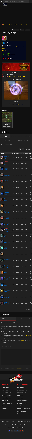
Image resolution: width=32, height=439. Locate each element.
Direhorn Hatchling (6, 187)
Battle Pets (12, 25)
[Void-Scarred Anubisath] (1, 303)
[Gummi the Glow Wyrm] (1, 224)
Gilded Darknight (6, 211)
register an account (21, 368)
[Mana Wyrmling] (1, 247)
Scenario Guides (21, 406)
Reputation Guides (22, 400)
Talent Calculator (7, 403)
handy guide (27, 335)
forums (22, 341)
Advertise (27, 421)
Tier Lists (4, 406)
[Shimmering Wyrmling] (1, 284)
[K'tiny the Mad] (1, 229)
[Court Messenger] (1, 174)
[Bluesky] (15, 431)
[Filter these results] (23, 149)
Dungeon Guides (21, 392)
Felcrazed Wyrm (6, 193)
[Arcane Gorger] (1, 168)
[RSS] (23, 431)
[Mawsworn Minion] (1, 260)
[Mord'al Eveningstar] (1, 266)
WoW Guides (5, 385)
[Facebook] (17, 431)
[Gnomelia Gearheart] (1, 217)
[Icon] (4, 38)
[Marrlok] (1, 253)
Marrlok (6, 254)
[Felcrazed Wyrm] (1, 193)
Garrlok (6, 205)
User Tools (13, 421)
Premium (26, 424)
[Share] (30, 1)
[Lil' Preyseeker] (1, 241)
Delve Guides (5, 390)
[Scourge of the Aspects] (1, 278)
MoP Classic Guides (22, 385)
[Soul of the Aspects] (1, 290)
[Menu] (1, 1)
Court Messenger (7, 174)
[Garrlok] (1, 205)
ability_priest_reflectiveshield (16, 76)
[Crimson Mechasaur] (1, 181)
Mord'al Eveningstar (7, 266)
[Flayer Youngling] (1, 199)
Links (28, 30)
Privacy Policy (11, 428)
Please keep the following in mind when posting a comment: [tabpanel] (16, 348)
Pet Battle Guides (21, 403)
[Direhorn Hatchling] (1, 187)
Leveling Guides (6, 392)
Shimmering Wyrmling (7, 284)
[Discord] (9, 431)
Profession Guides (7, 398)
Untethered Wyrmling (7, 296)
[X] (12, 431)
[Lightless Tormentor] (1, 235)
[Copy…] (20, 149)
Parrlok (6, 272)
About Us (20, 421)
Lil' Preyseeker (7, 241)
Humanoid (24, 25)
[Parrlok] (1, 272)
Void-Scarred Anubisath (7, 303)
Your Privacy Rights (8, 424)
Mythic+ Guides (6, 395)
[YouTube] (20, 431)
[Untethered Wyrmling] (1, 296)
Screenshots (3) (16, 80)
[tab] (5, 136)
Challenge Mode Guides (23, 408)
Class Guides (5, 387)
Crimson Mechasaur (7, 181)
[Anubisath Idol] (1, 157)
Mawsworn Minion (7, 260)
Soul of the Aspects (7, 290)
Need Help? (5, 421)
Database (5, 25)
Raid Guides (5, 400)
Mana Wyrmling (6, 247)
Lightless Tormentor (7, 235)
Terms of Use (20, 428)
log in (14, 368)
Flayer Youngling (6, 199)
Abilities (18, 25)
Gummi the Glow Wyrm (7, 224)
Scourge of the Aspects (7, 278)
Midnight (4, 408)
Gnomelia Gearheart (6, 217)
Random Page (19, 424)
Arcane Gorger (6, 168)
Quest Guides (20, 398)
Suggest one (19, 104)
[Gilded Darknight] (1, 211)
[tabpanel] (16, 229)
